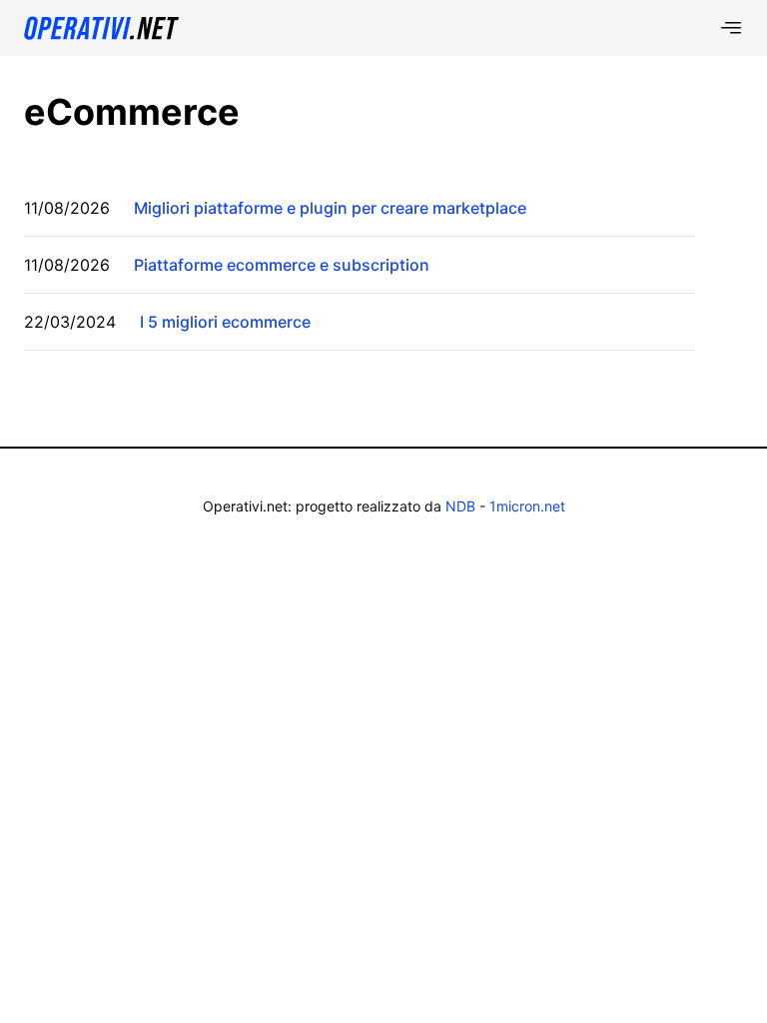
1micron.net (527, 506)
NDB (460, 506)
